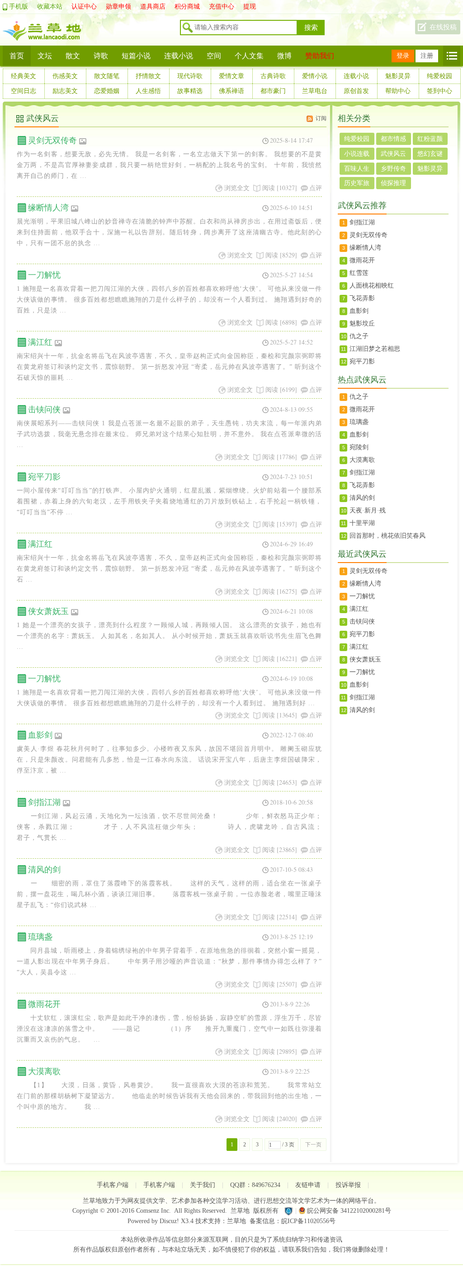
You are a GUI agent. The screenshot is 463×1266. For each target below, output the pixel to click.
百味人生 (356, 168)
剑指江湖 (44, 802)
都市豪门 (273, 91)
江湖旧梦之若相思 (375, 348)
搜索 (311, 27)
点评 (315, 187)
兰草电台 (314, 91)
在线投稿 (443, 27)
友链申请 (308, 1185)
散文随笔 (106, 76)
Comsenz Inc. (153, 1210)
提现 (249, 6)
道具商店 (152, 6)
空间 (214, 56)
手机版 (18, 6)
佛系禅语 (231, 91)
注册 (426, 55)
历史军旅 (356, 183)
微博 (284, 56)
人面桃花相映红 (372, 285)
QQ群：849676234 (255, 1185)
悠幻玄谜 (430, 153)
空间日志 (23, 91)
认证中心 (84, 6)
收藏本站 (49, 6)
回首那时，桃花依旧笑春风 (387, 535)
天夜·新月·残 (368, 510)
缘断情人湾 (48, 207)
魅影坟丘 (362, 323)
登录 (403, 55)
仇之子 (359, 336)
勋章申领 (118, 6)
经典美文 (23, 76)
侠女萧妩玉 (48, 611)
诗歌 (101, 56)
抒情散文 (148, 76)
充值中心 (221, 6)
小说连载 (356, 153)
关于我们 (202, 1185)
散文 (73, 56)
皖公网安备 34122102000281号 (349, 1210)
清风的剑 (44, 869)
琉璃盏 (40, 936)
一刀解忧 (44, 274)
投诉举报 (348, 1185)
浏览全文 (237, 187)
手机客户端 (112, 1185)
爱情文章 (231, 76)
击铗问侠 (44, 409)
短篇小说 (136, 56)
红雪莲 (359, 273)
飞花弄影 (362, 298)
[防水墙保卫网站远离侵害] (288, 1210)
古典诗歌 (273, 76)
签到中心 (439, 91)
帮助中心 (398, 91)
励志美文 (65, 91)
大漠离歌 (44, 1071)
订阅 (321, 118)
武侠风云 (393, 153)
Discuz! (169, 1221)
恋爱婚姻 (106, 91)
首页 (16, 56)
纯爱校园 (439, 76)
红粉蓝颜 (430, 138)
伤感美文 (65, 76)
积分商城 (187, 6)
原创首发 (356, 91)
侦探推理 (393, 183)
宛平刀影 (44, 476)
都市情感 (393, 138)
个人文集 (249, 56)
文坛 (45, 56)
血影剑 (40, 735)
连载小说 (178, 56)
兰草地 (240, 1210)
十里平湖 (362, 523)
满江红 (40, 342)
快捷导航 (451, 56)
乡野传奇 (393, 168)
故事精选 (190, 91)
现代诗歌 (190, 76)
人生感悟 (148, 91)
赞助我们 (319, 56)
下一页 (313, 1144)
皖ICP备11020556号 (308, 1221)
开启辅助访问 (458, 6)
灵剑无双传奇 (52, 140)
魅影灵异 (398, 76)
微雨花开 (44, 1004)
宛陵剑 (359, 447)
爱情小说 (314, 76)
